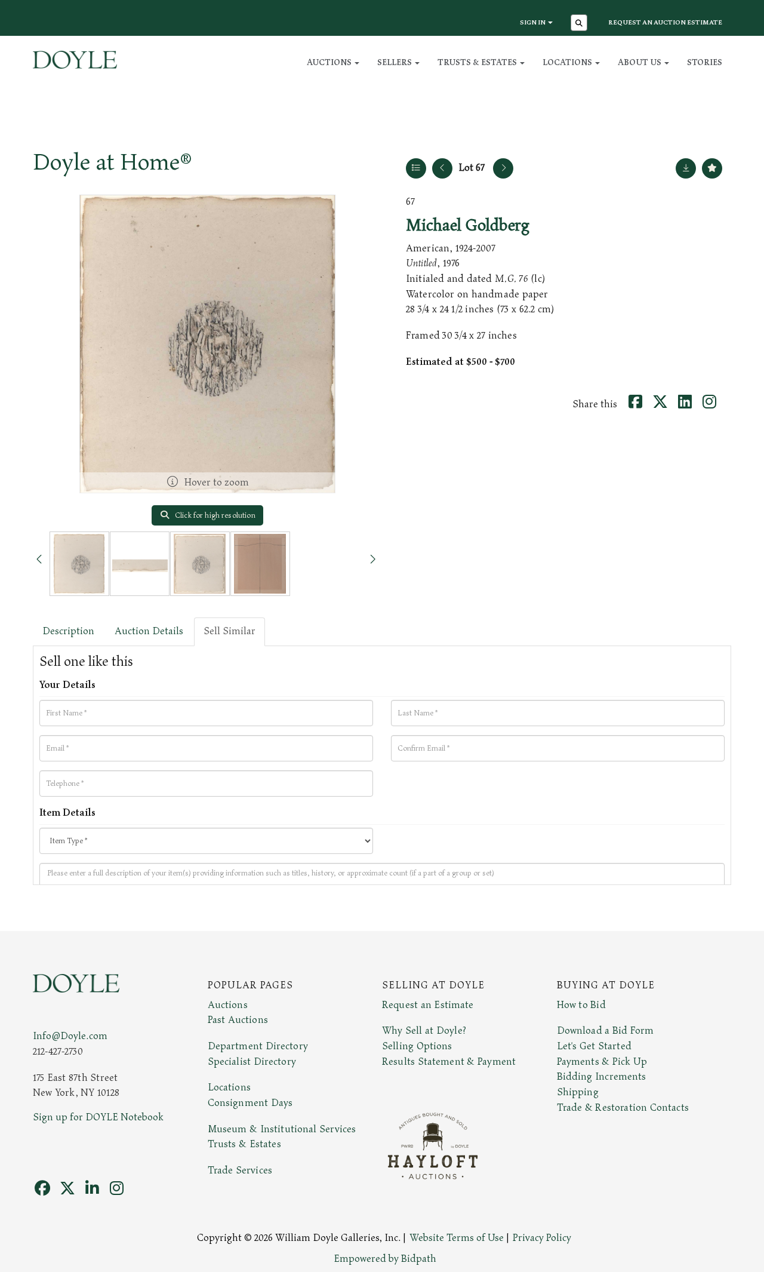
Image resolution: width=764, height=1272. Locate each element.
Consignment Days (250, 1103)
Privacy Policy (542, 1238)
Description (68, 631)
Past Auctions (238, 1020)
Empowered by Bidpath (385, 1259)
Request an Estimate (428, 1005)
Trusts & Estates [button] (478, 62)
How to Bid (581, 1005)
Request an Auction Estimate (665, 22)
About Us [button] (640, 62)
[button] (580, 24)
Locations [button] (568, 62)
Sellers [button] (395, 62)
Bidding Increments (601, 1077)
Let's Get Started (594, 1046)
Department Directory (258, 1046)
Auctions (228, 1005)
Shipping (578, 1092)
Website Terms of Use (456, 1238)
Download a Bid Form (605, 1031)
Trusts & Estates (244, 1144)
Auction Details (149, 631)
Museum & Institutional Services (282, 1129)
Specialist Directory (252, 1062)
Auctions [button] (330, 62)
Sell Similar (229, 631)
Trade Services (240, 1170)
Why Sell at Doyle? (424, 1031)
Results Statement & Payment (449, 1062)
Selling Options (417, 1046)
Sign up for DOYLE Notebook (98, 1117)
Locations (229, 1087)
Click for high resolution (214, 515)
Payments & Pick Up (602, 1062)
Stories (704, 62)
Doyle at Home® (112, 162)
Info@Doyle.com (70, 1036)
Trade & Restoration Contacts (623, 1108)
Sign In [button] (533, 22)
